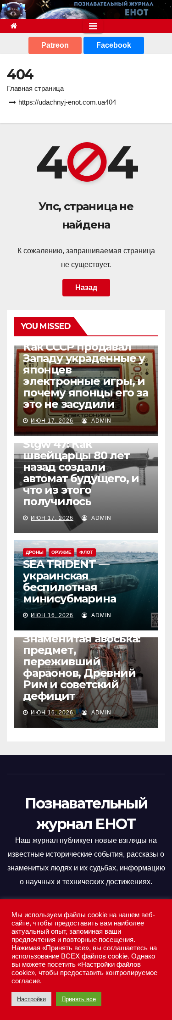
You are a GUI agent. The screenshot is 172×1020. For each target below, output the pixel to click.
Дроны (35, 552)
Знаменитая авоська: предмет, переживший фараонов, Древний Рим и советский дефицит (81, 667)
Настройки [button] (31, 999)
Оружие (61, 552)
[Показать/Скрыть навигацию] (93, 26)
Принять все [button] (78, 999)
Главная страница (35, 88)
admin (100, 421)
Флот (86, 552)
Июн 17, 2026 (52, 421)
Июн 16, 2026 (52, 615)
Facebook (113, 45)
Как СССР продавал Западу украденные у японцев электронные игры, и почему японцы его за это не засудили (85, 375)
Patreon (55, 45)
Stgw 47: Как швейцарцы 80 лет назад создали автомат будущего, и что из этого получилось (81, 472)
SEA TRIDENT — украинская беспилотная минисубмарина (69, 581)
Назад (86, 287)
